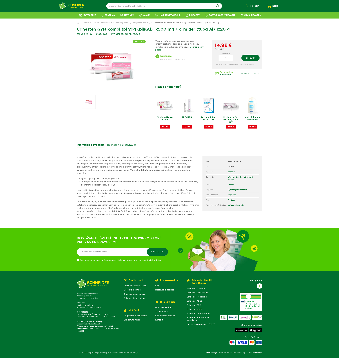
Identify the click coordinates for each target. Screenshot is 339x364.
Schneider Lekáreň (196, 289)
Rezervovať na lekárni (250, 73)
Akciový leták (161, 312)
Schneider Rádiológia (197, 297)
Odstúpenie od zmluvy (134, 298)
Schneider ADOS (194, 301)
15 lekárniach (179, 59)
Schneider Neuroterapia (198, 313)
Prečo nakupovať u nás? (135, 286)
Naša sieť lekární (163, 307)
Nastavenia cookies (164, 290)
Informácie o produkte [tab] (90, 145)
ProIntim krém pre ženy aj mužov (230, 119)
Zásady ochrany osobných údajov (143, 260)
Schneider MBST (194, 309)
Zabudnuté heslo (132, 320)
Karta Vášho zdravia (165, 316)
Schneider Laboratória (197, 293)
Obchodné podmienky (134, 294)
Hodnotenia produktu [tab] (122, 145)
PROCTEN (187, 117)
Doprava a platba (132, 290)
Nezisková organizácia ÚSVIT (201, 324)
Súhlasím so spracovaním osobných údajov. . (120, 260)
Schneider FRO (194, 305)
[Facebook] (259, 286)
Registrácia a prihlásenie (135, 316)
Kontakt (159, 320)
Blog (157, 286)
